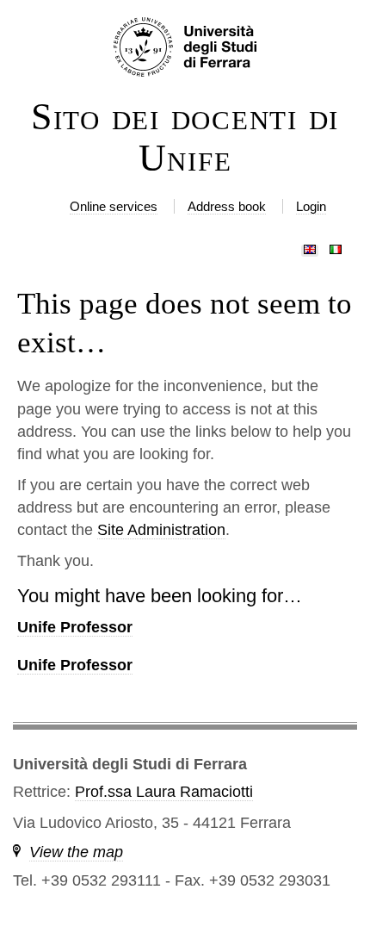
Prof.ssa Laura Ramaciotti (164, 791)
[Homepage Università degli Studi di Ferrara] (184, 48)
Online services (113, 206)
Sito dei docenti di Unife (185, 137)
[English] (310, 245)
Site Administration (161, 529)
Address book (227, 206)
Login (311, 206)
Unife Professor (75, 627)
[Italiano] (336, 245)
